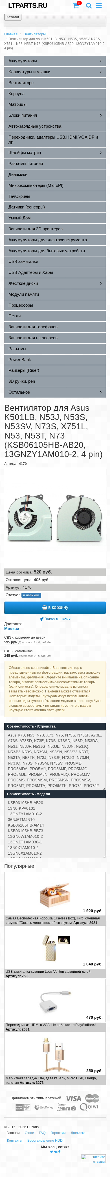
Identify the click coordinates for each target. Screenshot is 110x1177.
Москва (11, 628)
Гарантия (58, 1133)
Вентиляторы (35, 34)
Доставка (78, 1133)
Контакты (14, 1140)
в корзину (57, 607)
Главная (10, 34)
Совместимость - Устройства (31, 726)
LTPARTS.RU (27, 5)
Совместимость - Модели (28, 794)
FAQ (42, 1133)
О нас (29, 1133)
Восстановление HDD (45, 1140)
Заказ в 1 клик (56, 619)
